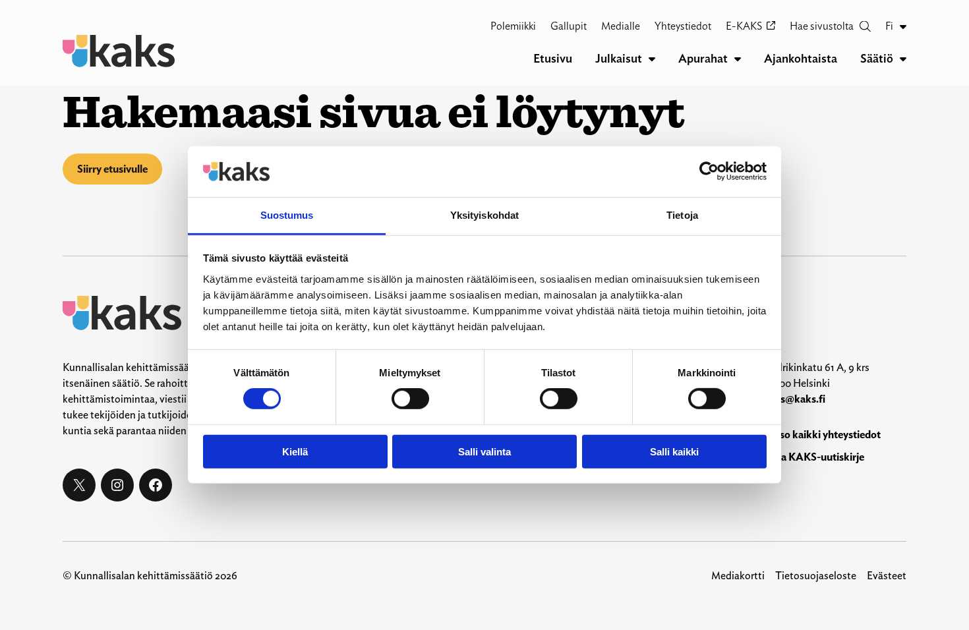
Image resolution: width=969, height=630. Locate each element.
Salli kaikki (674, 451)
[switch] (410, 398)
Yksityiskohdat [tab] (484, 215)
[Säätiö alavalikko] (903, 58)
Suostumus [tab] (287, 215)
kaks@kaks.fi (794, 399)
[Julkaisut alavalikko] (652, 58)
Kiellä (295, 451)
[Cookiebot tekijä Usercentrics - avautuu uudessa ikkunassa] (709, 171)
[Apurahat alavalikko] (737, 58)
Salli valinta (484, 451)
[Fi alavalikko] (903, 26)
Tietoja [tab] (682, 215)
